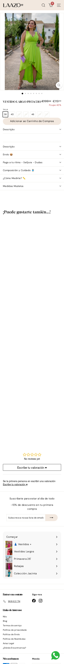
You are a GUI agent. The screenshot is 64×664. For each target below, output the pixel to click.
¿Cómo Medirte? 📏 (14, 178)
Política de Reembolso (14, 639)
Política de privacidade (15, 630)
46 (32, 114)
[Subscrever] (51, 517)
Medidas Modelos (13, 186)
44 (27, 115)
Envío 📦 (8, 154)
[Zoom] (59, 85)
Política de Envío (11, 634)
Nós (5, 616)
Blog (5, 621)
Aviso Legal (8, 643)
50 (47, 115)
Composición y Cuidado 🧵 (18, 170)
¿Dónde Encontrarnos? (14, 647)
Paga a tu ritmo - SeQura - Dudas (22, 162)
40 (12, 114)
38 (5, 114)
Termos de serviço (12, 625)
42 (20, 115)
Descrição (9, 129)
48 (40, 115)
